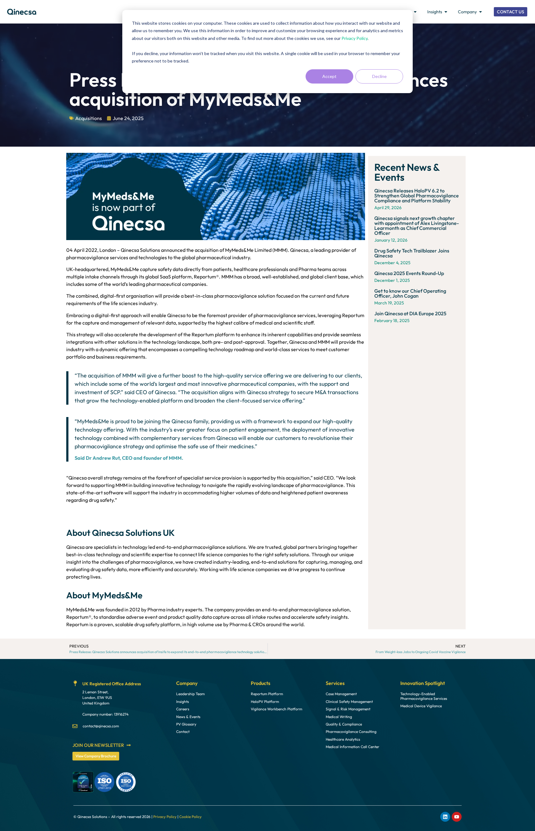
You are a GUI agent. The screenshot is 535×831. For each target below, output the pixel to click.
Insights (182, 702)
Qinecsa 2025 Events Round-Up (409, 273)
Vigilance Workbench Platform (276, 709)
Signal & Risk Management (348, 709)
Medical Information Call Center (352, 747)
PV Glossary (186, 724)
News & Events (188, 717)
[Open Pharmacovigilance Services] (415, 12)
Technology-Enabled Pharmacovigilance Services (423, 696)
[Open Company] (480, 12)
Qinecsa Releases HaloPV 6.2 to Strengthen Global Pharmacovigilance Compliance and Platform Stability (416, 195)
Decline (379, 76)
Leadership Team (190, 694)
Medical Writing (339, 717)
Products (260, 683)
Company (187, 683)
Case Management (341, 694)
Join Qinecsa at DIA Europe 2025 (410, 313)
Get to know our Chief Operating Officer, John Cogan (410, 293)
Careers (182, 709)
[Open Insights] (446, 12)
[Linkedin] (445, 817)
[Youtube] (457, 817)
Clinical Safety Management (349, 702)
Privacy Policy (354, 38)
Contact (182, 732)
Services (335, 683)
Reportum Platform (267, 694)
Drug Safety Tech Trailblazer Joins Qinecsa (411, 253)
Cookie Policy (190, 816)
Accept (329, 76)
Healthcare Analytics (343, 739)
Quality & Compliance (344, 724)
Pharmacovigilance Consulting (351, 732)
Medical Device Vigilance (421, 706)
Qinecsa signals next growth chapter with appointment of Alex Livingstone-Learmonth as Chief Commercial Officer (416, 225)
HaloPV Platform (265, 702)
